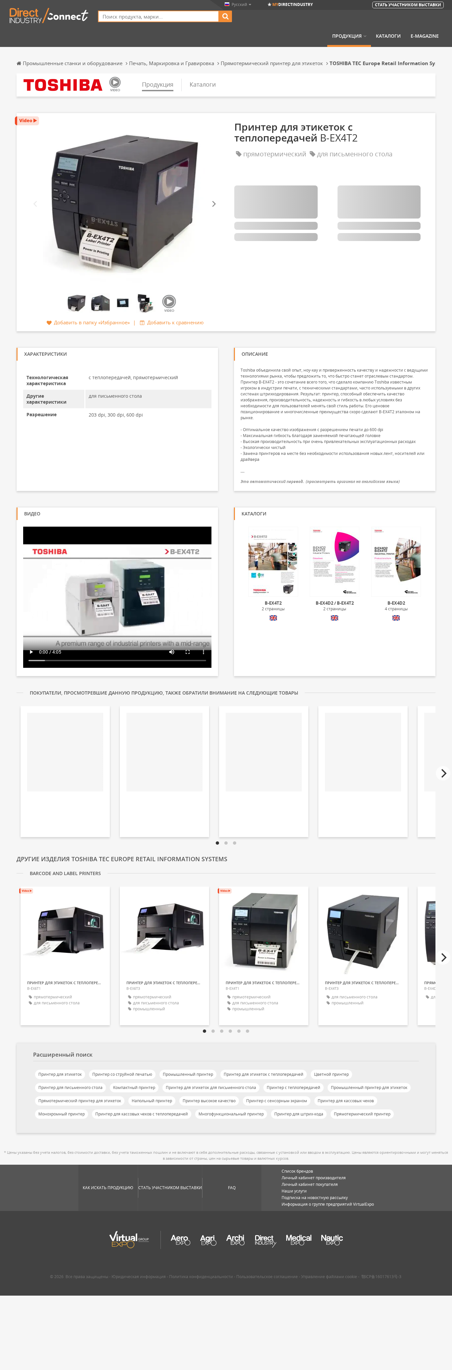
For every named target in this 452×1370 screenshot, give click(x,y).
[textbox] (158, 16)
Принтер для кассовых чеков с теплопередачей (141, 1114)
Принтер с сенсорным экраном (276, 1101)
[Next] (213, 204)
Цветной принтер (331, 1074)
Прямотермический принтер (362, 1114)
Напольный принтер (152, 1101)
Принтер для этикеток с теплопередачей (263, 1074)
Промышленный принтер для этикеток (369, 1087)
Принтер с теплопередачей (293, 1087)
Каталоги (388, 36)
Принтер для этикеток (60, 1074)
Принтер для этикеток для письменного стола (211, 1087)
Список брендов (297, 1171)
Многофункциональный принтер (231, 1114)
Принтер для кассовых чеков (346, 1101)
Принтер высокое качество (209, 1101)
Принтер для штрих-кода (298, 1114)
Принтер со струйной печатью (122, 1074)
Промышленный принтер (188, 1074)
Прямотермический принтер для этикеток (79, 1101)
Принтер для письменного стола (70, 1087)
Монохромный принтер (61, 1114)
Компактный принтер (134, 1087)
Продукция (347, 36)
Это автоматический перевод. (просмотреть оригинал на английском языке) (320, 481)
